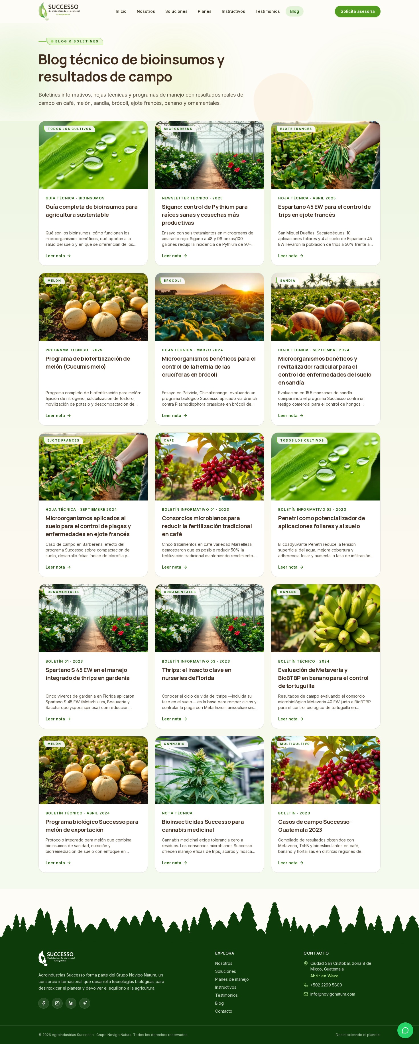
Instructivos (233, 11)
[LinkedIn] (71, 1003)
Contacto (223, 1011)
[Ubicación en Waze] (85, 1003)
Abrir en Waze (324, 975)
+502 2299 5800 (326, 984)
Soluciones (176, 11)
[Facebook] (43, 1003)
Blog (294, 11)
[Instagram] (57, 1003)
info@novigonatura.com (332, 994)
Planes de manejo (232, 979)
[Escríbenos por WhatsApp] (405, 1030)
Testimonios (267, 11)
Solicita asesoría (358, 11)
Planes (204, 11)
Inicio (121, 11)
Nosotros (146, 11)
